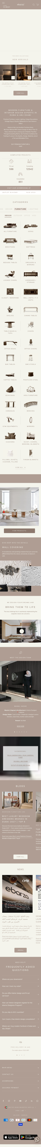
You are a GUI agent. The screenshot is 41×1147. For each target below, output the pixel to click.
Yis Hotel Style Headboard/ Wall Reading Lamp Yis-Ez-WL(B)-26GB (24, 84)
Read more (17, 837)
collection (20, 30)
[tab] (9, 209)
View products (19, 531)
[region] (20, 25)
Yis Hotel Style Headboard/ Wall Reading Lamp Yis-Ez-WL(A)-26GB (8, 84)
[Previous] (3, 506)
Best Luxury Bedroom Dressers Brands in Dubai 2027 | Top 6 (16, 819)
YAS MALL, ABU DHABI (20, 761)
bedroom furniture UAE (13, 812)
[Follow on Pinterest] (15, 1101)
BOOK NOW (20, 726)
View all (20, 93)
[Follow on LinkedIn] (32, 1101)
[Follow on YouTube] (20, 1101)
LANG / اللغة (19, 1110)
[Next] (35, 506)
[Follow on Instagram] (9, 1101)
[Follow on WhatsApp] (37, 1101)
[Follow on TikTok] (26, 1101)
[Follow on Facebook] (3, 1101)
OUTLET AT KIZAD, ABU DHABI (20, 765)
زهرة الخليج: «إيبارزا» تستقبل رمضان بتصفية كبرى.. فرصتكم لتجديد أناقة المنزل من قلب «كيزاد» (15, 919)
